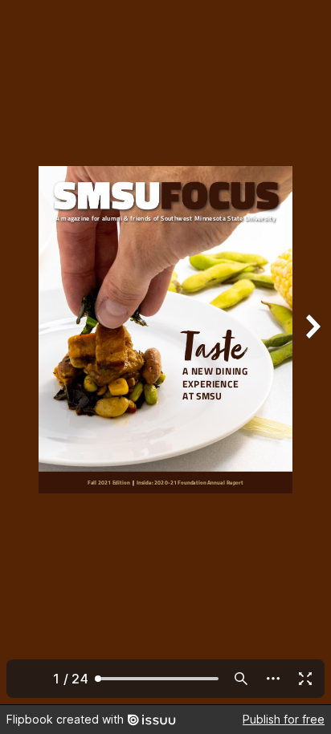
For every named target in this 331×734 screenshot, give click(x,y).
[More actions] (273, 679)
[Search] (241, 679)
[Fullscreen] (305, 679)
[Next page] (311, 352)
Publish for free (284, 719)
